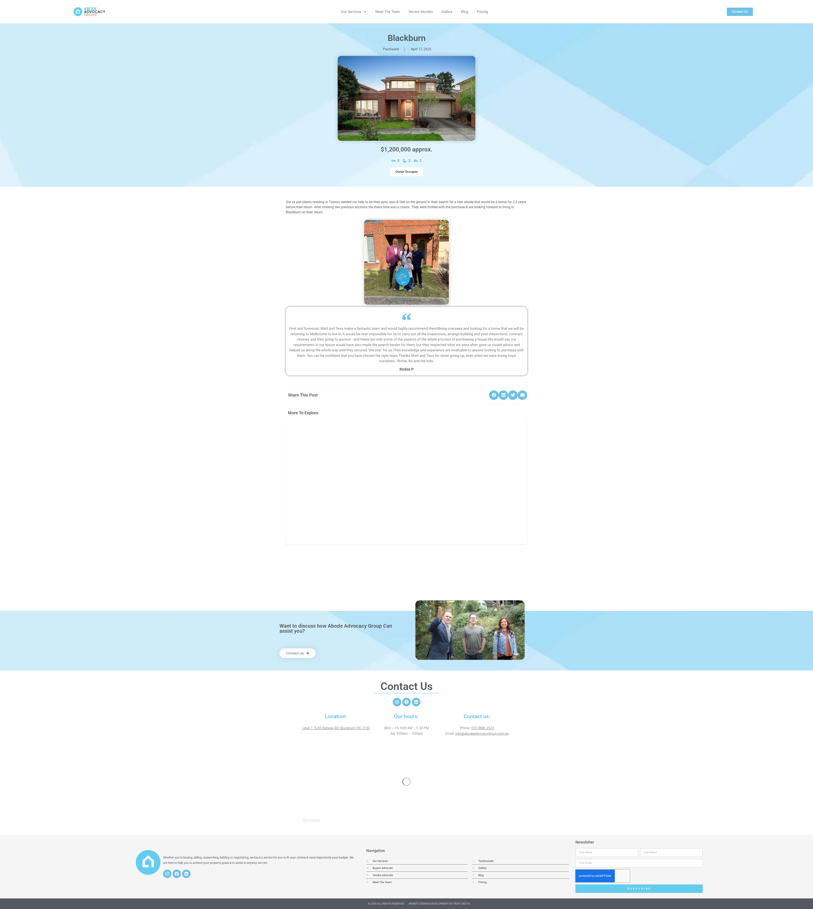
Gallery (446, 12)
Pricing (482, 12)
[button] (406, 172)
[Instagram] (397, 702)
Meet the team (387, 12)
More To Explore (303, 412)
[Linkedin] (416, 702)
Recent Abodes (421, 12)
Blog (464, 12)
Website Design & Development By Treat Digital (439, 903)
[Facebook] (406, 702)
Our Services (351, 12)
